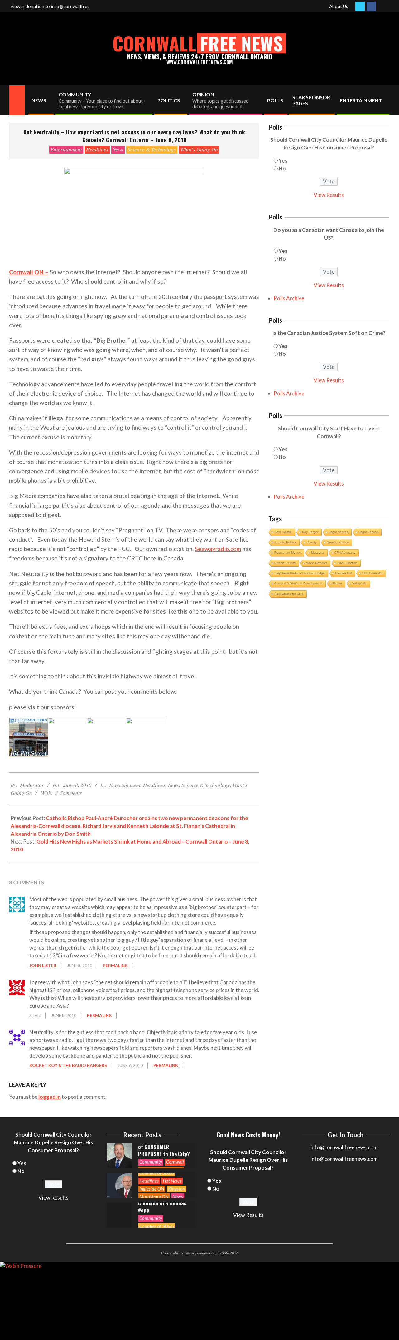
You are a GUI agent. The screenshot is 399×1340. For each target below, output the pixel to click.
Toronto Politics (285, 542)
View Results (329, 195)
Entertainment (66, 149)
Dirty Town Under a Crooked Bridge (299, 573)
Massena (317, 552)
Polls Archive (289, 298)
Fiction (337, 583)
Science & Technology (151, 149)
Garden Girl (343, 573)
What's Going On (199, 149)
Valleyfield (359, 583)
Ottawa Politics (285, 563)
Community (150, 1162)
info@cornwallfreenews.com (344, 1159)
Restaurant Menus (287, 552)
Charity (311, 542)
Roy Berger (310, 532)
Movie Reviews (316, 563)
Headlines (97, 149)
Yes (283, 160)
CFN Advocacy (344, 552)
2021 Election (347, 563)
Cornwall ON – (29, 272)
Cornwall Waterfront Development (298, 583)
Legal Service (368, 532)
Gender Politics (338, 542)
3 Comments (68, 792)
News (118, 149)
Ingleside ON (151, 1188)
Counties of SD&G (156, 1173)
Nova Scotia (283, 532)
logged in (49, 1096)
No (282, 168)
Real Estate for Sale (288, 593)
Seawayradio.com (218, 548)
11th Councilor (372, 573)
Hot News (172, 1181)
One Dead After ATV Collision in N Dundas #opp (162, 1203)
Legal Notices (338, 532)
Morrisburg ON (153, 1196)
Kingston (176, 1188)
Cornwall (175, 1162)
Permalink (115, 965)
